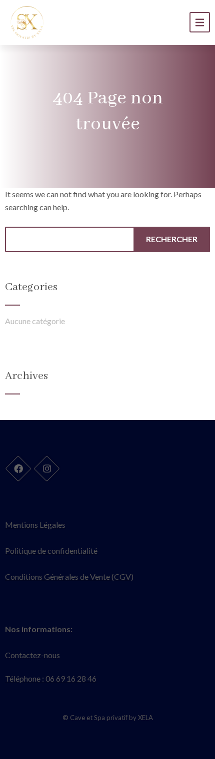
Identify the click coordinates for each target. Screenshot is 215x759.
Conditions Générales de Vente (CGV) (69, 576)
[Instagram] (47, 468)
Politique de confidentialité (51, 550)
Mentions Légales (35, 524)
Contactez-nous (32, 655)
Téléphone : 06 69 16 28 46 (50, 678)
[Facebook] (18, 468)
